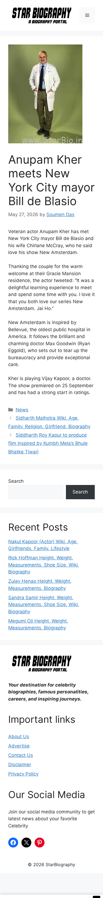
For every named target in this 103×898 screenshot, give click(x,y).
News (22, 409)
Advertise (19, 746)
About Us (18, 736)
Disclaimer (19, 764)
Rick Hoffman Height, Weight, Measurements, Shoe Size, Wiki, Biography (43, 565)
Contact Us (20, 755)
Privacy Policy (23, 774)
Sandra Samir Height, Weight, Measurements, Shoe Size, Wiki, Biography (43, 604)
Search (16, 481)
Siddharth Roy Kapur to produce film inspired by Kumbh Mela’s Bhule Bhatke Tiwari (48, 443)
